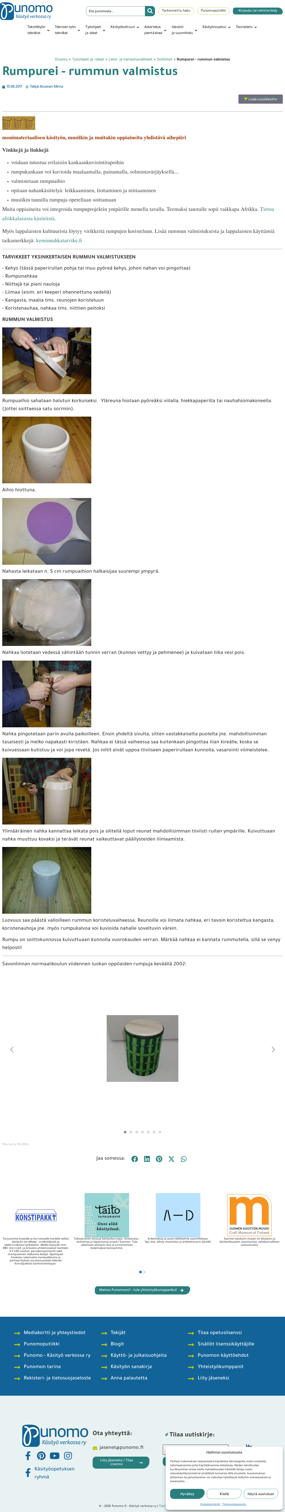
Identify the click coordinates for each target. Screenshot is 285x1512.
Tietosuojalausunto (234, 1504)
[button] (39, 30)
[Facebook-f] (27, 1455)
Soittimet (164, 59)
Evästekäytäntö (210, 1504)
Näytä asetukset (261, 1494)
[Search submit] (150, 11)
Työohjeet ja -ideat (88, 59)
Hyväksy (187, 1494)
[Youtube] (54, 1455)
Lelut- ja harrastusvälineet (130, 59)
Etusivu (61, 59)
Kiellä (224, 1494)
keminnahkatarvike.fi (59, 240)
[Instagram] (67, 1455)
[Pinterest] (41, 1455)
